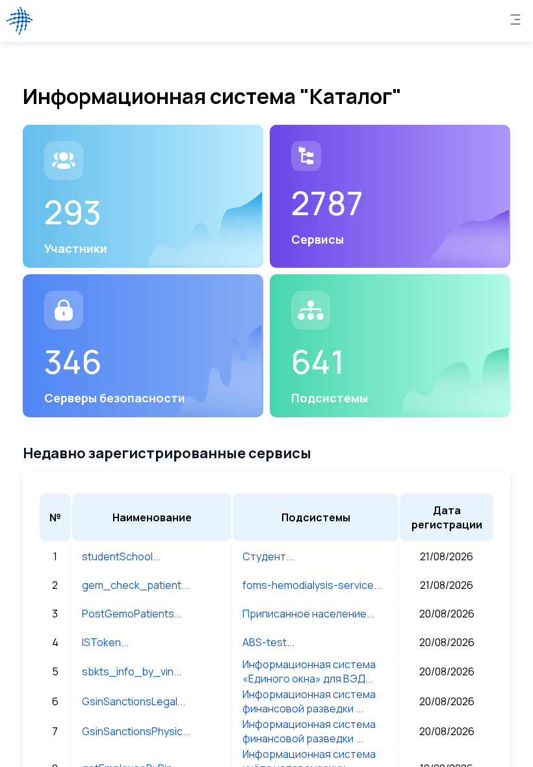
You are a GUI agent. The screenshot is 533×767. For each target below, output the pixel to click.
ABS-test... (268, 642)
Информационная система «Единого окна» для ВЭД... (309, 671)
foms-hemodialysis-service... (312, 585)
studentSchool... (121, 556)
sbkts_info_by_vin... (131, 671)
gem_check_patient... (135, 585)
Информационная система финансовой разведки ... (309, 701)
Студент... (268, 556)
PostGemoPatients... (132, 613)
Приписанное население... (308, 613)
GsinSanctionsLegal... (133, 701)
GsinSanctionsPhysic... (136, 731)
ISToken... (105, 642)
